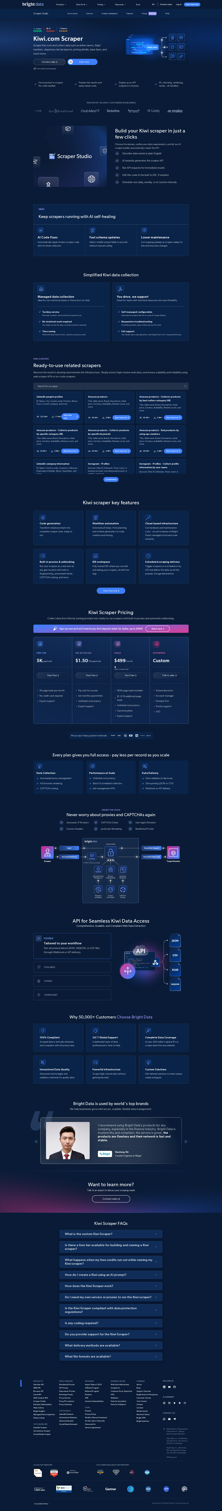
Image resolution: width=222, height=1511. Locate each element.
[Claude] (179, 1403)
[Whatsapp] (164, 1419)
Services (89, 13)
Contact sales (166, 4)
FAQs (167, 13)
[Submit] (185, 386)
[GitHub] (174, 1386)
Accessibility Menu (41, 1504)
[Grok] (184, 1403)
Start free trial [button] (192, 4)
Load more (111, 479)
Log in (178, 4)
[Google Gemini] (174, 1403)
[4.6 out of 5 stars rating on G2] (50, 29)
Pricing (149, 13)
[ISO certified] (148, 1489)
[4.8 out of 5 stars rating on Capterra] (63, 29)
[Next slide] (186, 1141)
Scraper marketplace (110, 13)
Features (129, 13)
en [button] (153, 4)
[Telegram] (174, 1419)
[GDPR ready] (166, 1489)
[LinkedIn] (164, 1386)
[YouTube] (169, 1386)
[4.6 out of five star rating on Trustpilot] (37, 29)
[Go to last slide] (36, 1141)
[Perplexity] (169, 1403)
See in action (72, 13)
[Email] (169, 1419)
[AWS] (37, 1473)
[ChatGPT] (164, 1403)
